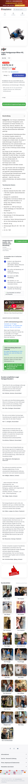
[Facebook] (10, 748)
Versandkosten (15, 71)
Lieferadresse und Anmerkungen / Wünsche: (13, 85)
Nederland (10, 772)
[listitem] (14, 33)
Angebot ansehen (19, 5)
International (19, 773)
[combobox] (20, 9)
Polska (11, 773)
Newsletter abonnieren (7, 766)
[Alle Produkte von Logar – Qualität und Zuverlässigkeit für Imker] (3, 49)
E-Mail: (4, 97)
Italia (7, 773)
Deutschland (5, 770)
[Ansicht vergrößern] (14, 33)
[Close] (26, 1)
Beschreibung (6, 116)
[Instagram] (14, 748)
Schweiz (19, 770)
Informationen (5, 754)
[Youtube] (17, 748)
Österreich (13, 770)
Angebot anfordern (12, 341)
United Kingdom (19, 772)
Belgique (3, 772)
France (25, 770)
